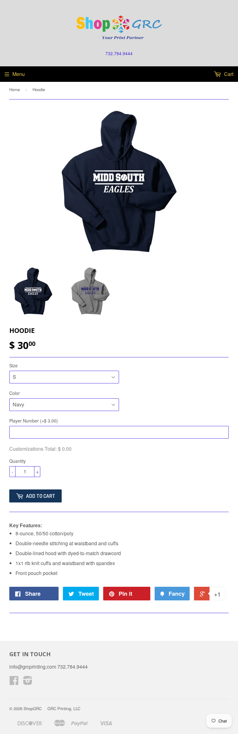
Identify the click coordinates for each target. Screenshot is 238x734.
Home (14, 89)
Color (14, 393)
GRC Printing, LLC (63, 708)
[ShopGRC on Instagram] (28, 682)
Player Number (33, 421)
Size (13, 365)
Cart (228, 73)
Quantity (17, 461)
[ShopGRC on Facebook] (14, 682)
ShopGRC (33, 708)
